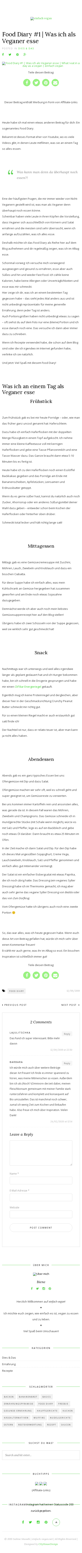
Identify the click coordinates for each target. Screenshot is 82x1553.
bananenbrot (28, 1396)
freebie (63, 1403)
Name (14, 1173)
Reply (67, 1033)
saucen (66, 1424)
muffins (39, 1417)
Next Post (69, 1005)
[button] (26, 82)
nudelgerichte (60, 1417)
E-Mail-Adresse (19, 1190)
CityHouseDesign (48, 1544)
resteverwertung (30, 1424)
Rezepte (7, 1371)
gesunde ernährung (18, 1410)
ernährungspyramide (18, 1403)
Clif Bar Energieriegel (28, 687)
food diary (16, 991)
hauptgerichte (47, 1410)
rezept (51, 1424)
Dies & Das (26, 48)
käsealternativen (16, 1417)
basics (46, 1396)
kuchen (68, 1410)
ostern (8, 1424)
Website (14, 1207)
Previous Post (15, 1005)
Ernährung (9, 1364)
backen (9, 1396)
